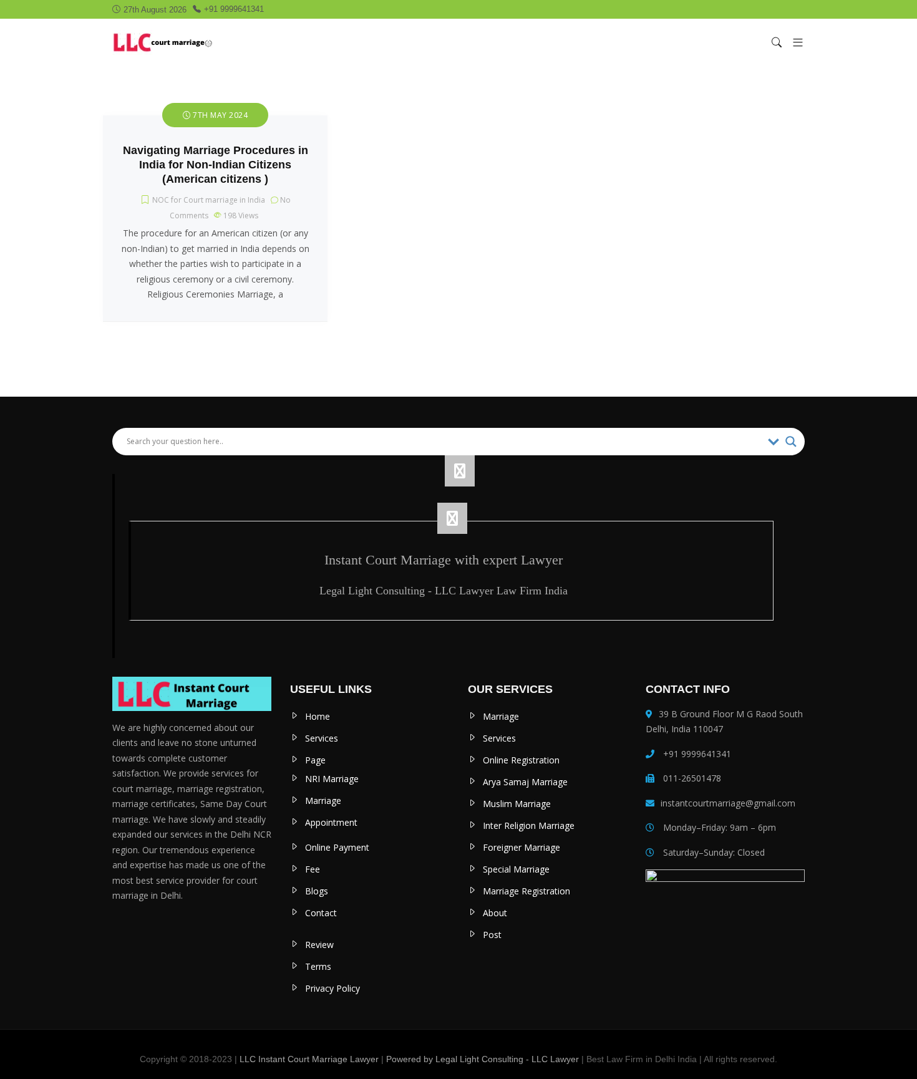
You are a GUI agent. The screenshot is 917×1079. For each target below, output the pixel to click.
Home (317, 716)
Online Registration (521, 760)
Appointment (331, 822)
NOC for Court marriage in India (208, 200)
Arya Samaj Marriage (525, 782)
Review (319, 945)
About (495, 913)
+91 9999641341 (234, 9)
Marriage (323, 800)
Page (315, 760)
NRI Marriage (332, 779)
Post (492, 935)
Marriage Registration (526, 891)
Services (321, 738)
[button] (793, 42)
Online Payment (337, 847)
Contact (321, 913)
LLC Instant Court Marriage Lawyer (309, 1059)
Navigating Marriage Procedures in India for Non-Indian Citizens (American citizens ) (215, 164)
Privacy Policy (332, 988)
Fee (312, 869)
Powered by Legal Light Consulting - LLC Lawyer (483, 1059)
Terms (318, 966)
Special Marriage (516, 869)
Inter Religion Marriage (529, 825)
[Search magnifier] (791, 441)
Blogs (316, 891)
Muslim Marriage (517, 804)
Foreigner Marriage (521, 847)
